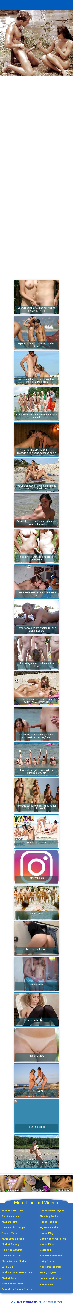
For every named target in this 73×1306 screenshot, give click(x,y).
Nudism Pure (9, 1221)
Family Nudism (11, 1216)
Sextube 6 (45, 1250)
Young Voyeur (48, 1272)
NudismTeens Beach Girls (17, 1272)
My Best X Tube (49, 1227)
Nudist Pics (47, 1244)
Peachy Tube (9, 1233)
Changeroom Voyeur (52, 1210)
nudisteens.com (27, 1301)
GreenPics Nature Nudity (17, 1289)
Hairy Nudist (47, 1261)
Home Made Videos (51, 1255)
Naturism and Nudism (15, 1261)
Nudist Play (47, 1233)
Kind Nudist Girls (12, 1250)
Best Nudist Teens (12, 1283)
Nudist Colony (10, 1278)
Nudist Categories (50, 1266)
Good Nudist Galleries (53, 1238)
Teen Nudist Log (11, 1255)
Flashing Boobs (49, 1216)
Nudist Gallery (10, 1244)
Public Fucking (48, 1221)
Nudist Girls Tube (12, 1210)
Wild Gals (7, 1266)
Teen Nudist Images (13, 1227)
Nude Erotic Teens (13, 1238)
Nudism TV (46, 1284)
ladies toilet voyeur (51, 1278)
